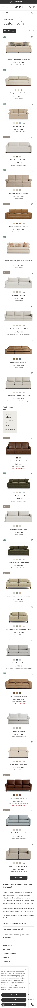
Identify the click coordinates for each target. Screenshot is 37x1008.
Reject (14, 999)
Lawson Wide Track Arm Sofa (18, 495)
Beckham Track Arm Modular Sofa (18, 866)
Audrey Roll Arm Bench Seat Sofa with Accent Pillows (18, 261)
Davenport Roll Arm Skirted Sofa (18, 193)
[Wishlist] (32, 37)
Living (11, 19)
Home (5, 19)
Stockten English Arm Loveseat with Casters (18, 629)
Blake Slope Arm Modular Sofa (18, 362)
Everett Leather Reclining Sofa (18, 461)
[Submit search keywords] (32, 13)
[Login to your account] (30, 7)
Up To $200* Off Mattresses (18, 2)
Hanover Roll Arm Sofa (18, 731)
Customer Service (9, 954)
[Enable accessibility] (3, 1004)
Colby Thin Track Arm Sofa (18, 833)
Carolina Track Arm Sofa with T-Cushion (18, 395)
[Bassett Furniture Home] (18, 7)
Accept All (14, 995)
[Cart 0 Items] (34, 7)
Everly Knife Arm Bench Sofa (18, 93)
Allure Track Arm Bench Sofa (18, 529)
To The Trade (7, 962)
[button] (2, 1)
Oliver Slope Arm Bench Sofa (18, 160)
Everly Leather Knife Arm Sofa (18, 696)
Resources (7, 950)
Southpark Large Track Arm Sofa (18, 226)
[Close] (25, 969)
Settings (14, 1004)
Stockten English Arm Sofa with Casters (18, 596)
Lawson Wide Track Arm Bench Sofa (18, 562)
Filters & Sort (8, 31)
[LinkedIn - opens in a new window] (30, 983)
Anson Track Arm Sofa (18, 663)
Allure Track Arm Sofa (18, 295)
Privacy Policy (9, 989)
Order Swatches (10, 429)
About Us (6, 946)
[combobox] (18, 13)
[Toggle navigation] (3, 7)
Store (5, 958)
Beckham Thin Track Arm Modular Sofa (18, 328)
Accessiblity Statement (27, 995)
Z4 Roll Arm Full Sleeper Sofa (18, 764)
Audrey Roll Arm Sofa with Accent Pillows (19, 59)
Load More (18, 877)
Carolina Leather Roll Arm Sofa (18, 798)
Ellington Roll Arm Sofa (18, 126)
